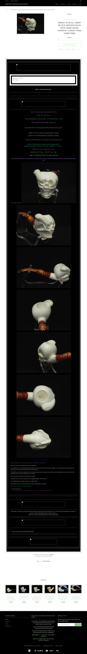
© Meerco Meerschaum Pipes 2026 (32, 645)
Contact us (8, 626)
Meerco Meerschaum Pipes (16, 4)
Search (75, 4)
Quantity (69, 37)
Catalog (63, 4)
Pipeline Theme (59, 645)
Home (56, 4)
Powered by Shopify (48, 645)
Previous (7, 24)
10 (39, 35)
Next (54, 24)
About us (7, 621)
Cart (80, 4)
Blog (69, 4)
